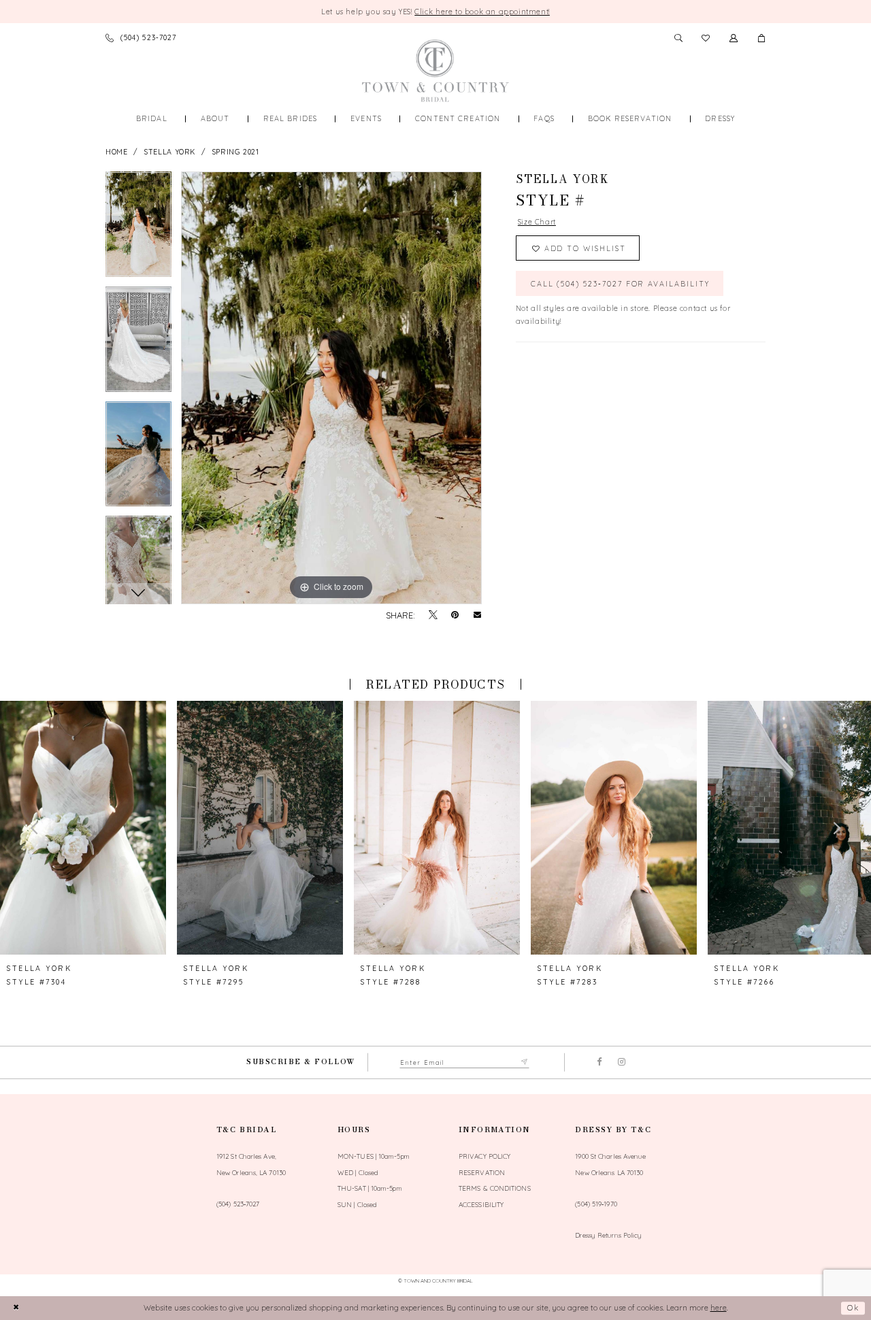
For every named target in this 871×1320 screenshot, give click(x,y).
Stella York (169, 151)
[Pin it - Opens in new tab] (454, 615)
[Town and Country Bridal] (435, 70)
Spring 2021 (235, 151)
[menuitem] (151, 119)
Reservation (482, 1172)
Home (116, 151)
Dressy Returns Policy (608, 1235)
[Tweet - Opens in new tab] (433, 615)
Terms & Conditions (495, 1188)
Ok (853, 1308)
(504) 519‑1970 (596, 1204)
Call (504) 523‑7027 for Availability (620, 283)
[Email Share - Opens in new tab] (477, 615)
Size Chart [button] (537, 222)
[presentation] (83, 828)
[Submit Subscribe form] (525, 1062)
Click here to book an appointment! (482, 11)
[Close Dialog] (15, 1308)
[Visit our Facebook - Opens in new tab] (599, 1062)
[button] (762, 37)
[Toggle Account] (734, 37)
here (718, 1308)
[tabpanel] (138, 228)
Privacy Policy (484, 1156)
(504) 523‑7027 (237, 1204)
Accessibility (481, 1204)
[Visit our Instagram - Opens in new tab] (621, 1062)
